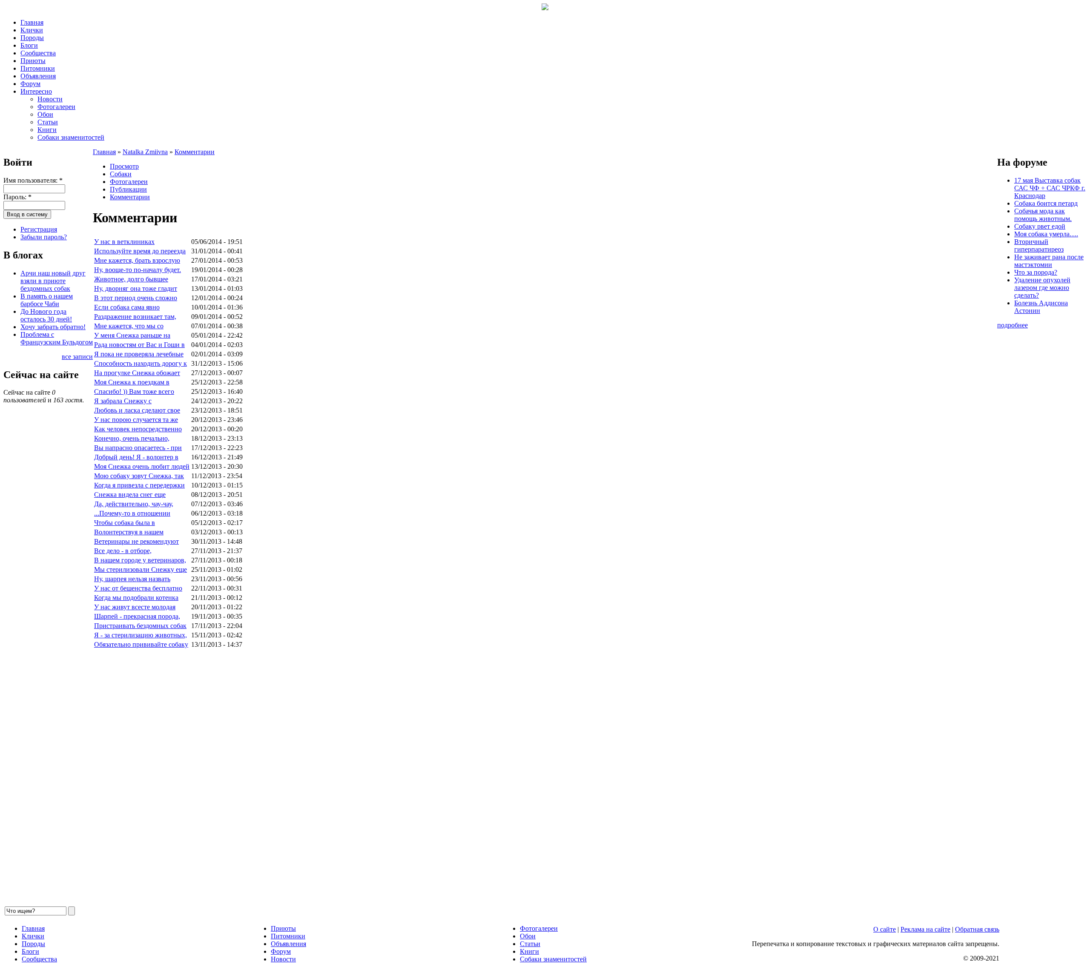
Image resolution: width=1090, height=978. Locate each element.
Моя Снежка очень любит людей (141, 466)
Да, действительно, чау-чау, (133, 504)
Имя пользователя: (33, 180)
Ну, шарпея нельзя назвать (132, 578)
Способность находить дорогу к (140, 363)
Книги (47, 129)
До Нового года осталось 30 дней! (46, 315)
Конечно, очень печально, (131, 438)
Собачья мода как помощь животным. (1043, 214)
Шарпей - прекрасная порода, (137, 616)
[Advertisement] (348, 777)
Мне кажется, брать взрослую (137, 260)
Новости (50, 99)
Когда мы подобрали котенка (136, 597)
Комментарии (195, 151)
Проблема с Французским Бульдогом (56, 338)
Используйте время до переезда (140, 251)
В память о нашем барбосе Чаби (46, 300)
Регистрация (38, 229)
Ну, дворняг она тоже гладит (135, 288)
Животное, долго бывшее (131, 279)
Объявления (38, 76)
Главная (31, 22)
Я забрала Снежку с (123, 400)
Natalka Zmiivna (145, 151)
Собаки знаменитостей (70, 137)
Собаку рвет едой (1039, 226)
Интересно (36, 91)
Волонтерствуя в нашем (129, 532)
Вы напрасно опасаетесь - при (138, 447)
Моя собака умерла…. (1046, 234)
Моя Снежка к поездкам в (131, 382)
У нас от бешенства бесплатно (138, 588)
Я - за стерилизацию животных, (140, 635)
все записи (77, 356)
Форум (30, 83)
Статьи (47, 122)
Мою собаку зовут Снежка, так (139, 475)
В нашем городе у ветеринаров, (140, 560)
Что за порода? (1035, 272)
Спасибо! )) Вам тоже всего (134, 391)
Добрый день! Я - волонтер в (136, 457)
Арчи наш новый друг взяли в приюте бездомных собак (53, 281)
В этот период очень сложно (135, 297)
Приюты (33, 60)
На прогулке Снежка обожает (137, 372)
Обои (45, 114)
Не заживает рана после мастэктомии (1049, 260)
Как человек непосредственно (138, 429)
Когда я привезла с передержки (139, 485)
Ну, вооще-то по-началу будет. (137, 269)
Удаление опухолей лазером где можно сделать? (1042, 287)
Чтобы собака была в (124, 522)
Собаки (121, 174)
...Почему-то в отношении (132, 513)
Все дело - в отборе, (123, 550)
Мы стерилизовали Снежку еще (140, 569)
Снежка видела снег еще (130, 494)
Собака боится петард (1046, 203)
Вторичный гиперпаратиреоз (1039, 245)
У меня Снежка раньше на (132, 335)
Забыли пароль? (43, 237)
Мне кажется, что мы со (129, 326)
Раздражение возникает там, (135, 316)
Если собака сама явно (127, 307)
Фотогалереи (56, 106)
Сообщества (38, 53)
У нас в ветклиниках (124, 241)
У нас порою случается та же (136, 419)
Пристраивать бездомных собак (140, 625)
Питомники (37, 68)
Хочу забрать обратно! (53, 326)
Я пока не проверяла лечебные (139, 354)
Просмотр (124, 166)
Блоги (29, 45)
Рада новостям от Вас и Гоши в (139, 344)
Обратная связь (977, 929)
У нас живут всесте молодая (134, 607)
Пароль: (17, 197)
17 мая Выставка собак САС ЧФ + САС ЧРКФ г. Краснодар (1049, 188)
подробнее (1012, 325)
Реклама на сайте (925, 929)
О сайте (884, 929)
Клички (31, 30)
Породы (32, 37)
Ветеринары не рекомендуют (136, 541)
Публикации (128, 189)
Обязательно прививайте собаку (141, 644)
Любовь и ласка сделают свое (137, 410)
